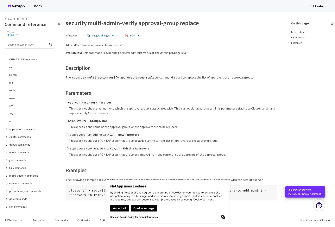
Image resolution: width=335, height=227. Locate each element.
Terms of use (39, 220)
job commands (17, 160)
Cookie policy (83, 220)
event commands (19, 152)
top (11, 113)
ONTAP (21, 18)
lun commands (17, 168)
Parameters (298, 37)
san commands (18, 206)
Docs (38, 5)
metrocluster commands (23, 175)
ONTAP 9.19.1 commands (23, 59)
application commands (22, 129)
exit (11, 67)
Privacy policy (61, 220)
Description (298, 32)
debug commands (19, 144)
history (13, 75)
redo (12, 90)
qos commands (18, 199)
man (11, 82)
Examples (296, 43)
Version (11, 32)
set (11, 106)
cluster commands (20, 137)
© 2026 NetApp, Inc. (14, 220)
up (10, 121)
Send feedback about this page (315, 220)
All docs (8, 18)
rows (12, 98)
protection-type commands (25, 191)
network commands (20, 183)
